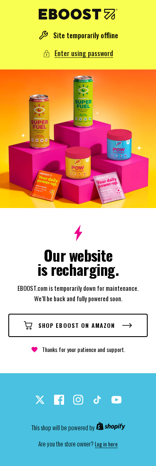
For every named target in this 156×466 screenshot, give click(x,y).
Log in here (106, 444)
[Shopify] (110, 428)
